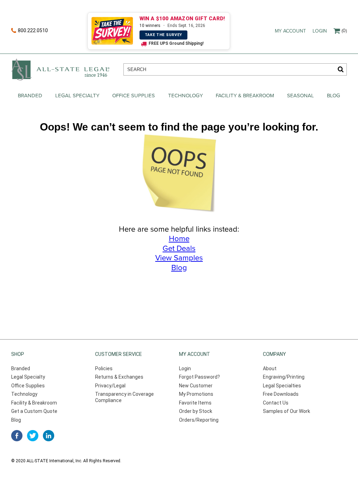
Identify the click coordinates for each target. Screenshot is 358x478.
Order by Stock (195, 411)
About (270, 368)
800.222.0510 (33, 30)
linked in (48, 435)
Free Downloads (281, 394)
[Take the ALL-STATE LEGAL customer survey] (113, 30)
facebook (17, 435)
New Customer (196, 385)
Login (320, 31)
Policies (104, 368)
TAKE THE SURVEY (163, 35)
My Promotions (196, 394)
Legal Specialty (77, 95)
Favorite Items (195, 403)
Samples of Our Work (286, 411)
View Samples (179, 257)
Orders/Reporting (199, 420)
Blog (333, 95)
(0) (344, 31)
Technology (185, 95)
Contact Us (275, 403)
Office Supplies (133, 95)
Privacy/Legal (110, 385)
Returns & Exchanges (119, 377)
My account (290, 31)
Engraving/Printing (284, 377)
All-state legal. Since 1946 (60, 69)
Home (179, 238)
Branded (30, 95)
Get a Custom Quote (34, 411)
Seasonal (300, 95)
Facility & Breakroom (245, 95)
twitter (32, 435)
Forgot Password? (199, 377)
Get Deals (179, 248)
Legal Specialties (282, 385)
